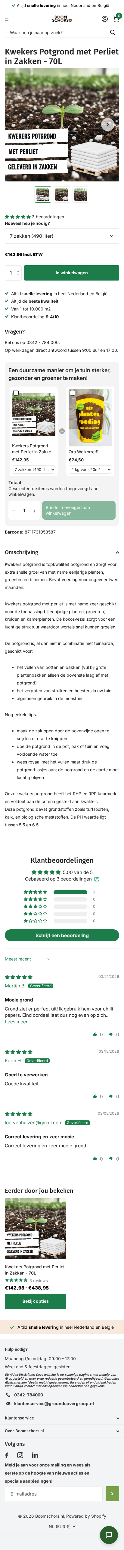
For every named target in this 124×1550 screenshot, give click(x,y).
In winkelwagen (72, 272)
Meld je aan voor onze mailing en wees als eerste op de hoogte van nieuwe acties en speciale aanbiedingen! (48, 1473)
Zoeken (112, 32)
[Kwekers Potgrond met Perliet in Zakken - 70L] (35, 1228)
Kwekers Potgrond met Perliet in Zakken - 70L (35, 1269)
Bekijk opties (36, 1301)
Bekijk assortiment (8, 18)
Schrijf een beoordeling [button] (62, 935)
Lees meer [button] (16, 1022)
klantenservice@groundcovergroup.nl (54, 1403)
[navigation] (43, 194)
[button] (18, 216)
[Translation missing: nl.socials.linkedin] (35, 1455)
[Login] (104, 19)
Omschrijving (21, 552)
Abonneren (112, 1493)
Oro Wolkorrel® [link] (83, 451)
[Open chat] (109, 1535)
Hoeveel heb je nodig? (27, 223)
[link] (33, 414)
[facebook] (6, 1455)
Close (62, 1418)
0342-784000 (28, 1394)
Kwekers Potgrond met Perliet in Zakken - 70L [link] (33, 448)
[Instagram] (20, 1455)
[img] (18, 977)
